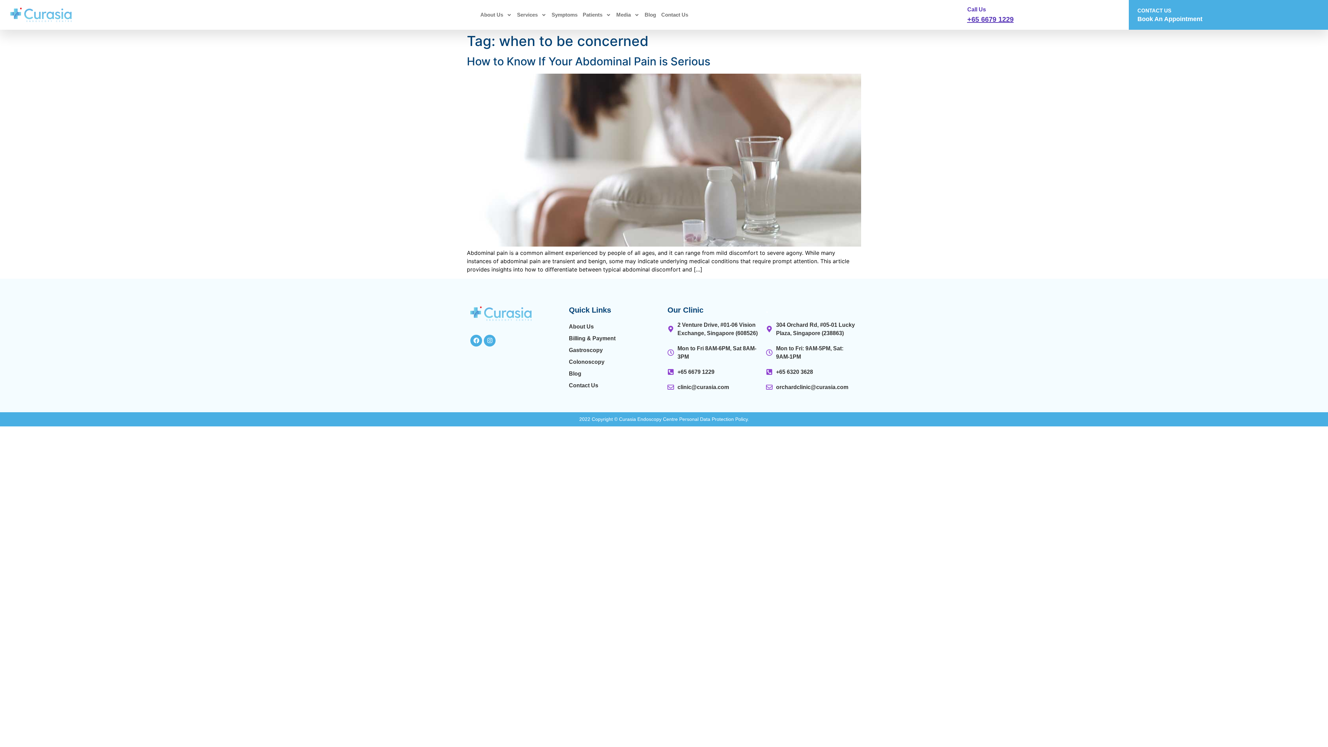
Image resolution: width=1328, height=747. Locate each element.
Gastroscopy (586, 350)
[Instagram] (490, 341)
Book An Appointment (1169, 19)
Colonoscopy (587, 362)
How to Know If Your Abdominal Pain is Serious (588, 61)
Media (623, 15)
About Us (491, 15)
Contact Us (674, 15)
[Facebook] (476, 341)
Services (527, 15)
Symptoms (565, 15)
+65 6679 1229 (990, 19)
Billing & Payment (592, 338)
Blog (650, 15)
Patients (592, 15)
